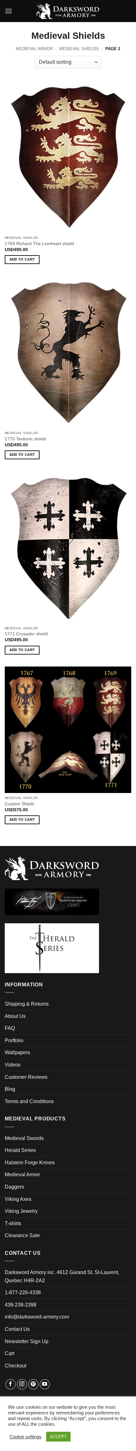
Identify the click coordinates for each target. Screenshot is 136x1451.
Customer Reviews (26, 1077)
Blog (10, 1089)
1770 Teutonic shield (25, 439)
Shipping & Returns (27, 1004)
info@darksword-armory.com (37, 1316)
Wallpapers (17, 1052)
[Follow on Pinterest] (33, 1384)
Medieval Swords (24, 1138)
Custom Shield (19, 804)
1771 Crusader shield (26, 634)
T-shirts (13, 1223)
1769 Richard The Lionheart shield (39, 243)
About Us (15, 1016)
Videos (13, 1064)
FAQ (10, 1028)
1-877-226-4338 (23, 1292)
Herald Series (20, 1150)
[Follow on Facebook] (10, 1384)
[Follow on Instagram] (22, 1384)
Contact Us (17, 1329)
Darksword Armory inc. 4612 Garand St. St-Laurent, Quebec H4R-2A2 (62, 1276)
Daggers (14, 1187)
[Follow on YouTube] (45, 1384)
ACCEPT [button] (58, 1436)
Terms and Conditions (29, 1101)
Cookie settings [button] (25, 1436)
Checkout (15, 1365)
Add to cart (22, 259)
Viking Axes (18, 1199)
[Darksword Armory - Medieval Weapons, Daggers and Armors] (68, 11)
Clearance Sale (22, 1235)
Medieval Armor (34, 48)
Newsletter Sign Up (26, 1341)
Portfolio (14, 1040)
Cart (9, 1353)
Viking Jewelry (21, 1211)
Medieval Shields (79, 48)
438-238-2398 (20, 1304)
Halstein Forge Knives (30, 1162)
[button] (8, 11)
